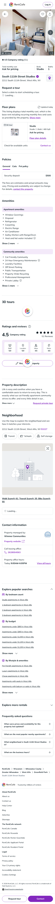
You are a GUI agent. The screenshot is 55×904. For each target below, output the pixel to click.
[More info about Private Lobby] (21, 280)
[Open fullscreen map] (48, 448)
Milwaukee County (33, 769)
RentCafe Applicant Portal (13, 842)
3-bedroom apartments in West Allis (17, 615)
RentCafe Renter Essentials (13, 838)
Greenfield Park (41, 772)
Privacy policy (7, 861)
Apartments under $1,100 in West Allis (18, 642)
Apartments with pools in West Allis (16, 681)
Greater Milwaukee (10, 772)
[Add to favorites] (43, 14)
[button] (27, 32)
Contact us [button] (45, 145)
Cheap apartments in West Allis (15, 676)
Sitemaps (6, 819)
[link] (48, 4)
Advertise (6, 815)
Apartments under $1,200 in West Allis (18, 647)
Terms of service (8, 856)
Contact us (6, 801)
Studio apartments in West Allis (15, 600)
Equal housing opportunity (13, 889)
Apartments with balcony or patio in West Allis (21, 686)
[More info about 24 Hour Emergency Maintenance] (39, 260)
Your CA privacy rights (11, 865)
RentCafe (6, 769)
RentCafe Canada (9, 828)
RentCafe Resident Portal (12, 847)
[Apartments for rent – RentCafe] (25, 5)
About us (5, 796)
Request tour (14, 898)
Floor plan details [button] (38, 138)
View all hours (44, 563)
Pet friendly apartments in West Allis (17, 666)
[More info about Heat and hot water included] (35, 238)
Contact (40, 898)
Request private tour (43, 403)
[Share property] (50, 14)
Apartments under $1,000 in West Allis (18, 637)
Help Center (7, 805)
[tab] (6, 166)
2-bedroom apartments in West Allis (17, 610)
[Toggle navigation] (5, 5)
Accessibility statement (11, 870)
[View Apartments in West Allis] (5, 14)
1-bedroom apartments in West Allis (17, 605)
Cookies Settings (9, 875)
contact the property (23, 189)
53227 (44, 429)
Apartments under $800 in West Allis (17, 626)
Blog (4, 810)
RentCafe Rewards (10, 833)
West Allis (26, 772)
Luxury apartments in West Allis (15, 671)
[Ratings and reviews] (29, 326)
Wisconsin (17, 769)
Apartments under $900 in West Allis (17, 632)
